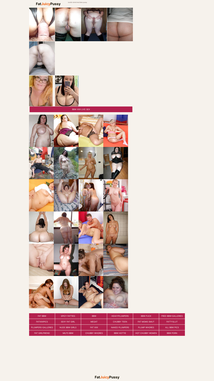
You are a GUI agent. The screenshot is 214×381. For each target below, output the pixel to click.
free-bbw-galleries (172, 316)
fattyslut (172, 321)
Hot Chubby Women (146, 333)
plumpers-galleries (42, 327)
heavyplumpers (120, 316)
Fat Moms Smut (146, 321)
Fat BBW (42, 316)
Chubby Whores (94, 333)
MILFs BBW (68, 333)
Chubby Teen (120, 321)
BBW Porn (172, 333)
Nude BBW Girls (68, 327)
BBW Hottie (120, 333)
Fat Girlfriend (42, 333)
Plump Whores (146, 327)
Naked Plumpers (120, 327)
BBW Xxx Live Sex (81, 109)
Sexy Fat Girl (68, 321)
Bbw (94, 316)
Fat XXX (94, 327)
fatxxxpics (42, 321)
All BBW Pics (172, 327)
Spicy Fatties (68, 316)
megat (94, 321)
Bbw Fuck (146, 316)
